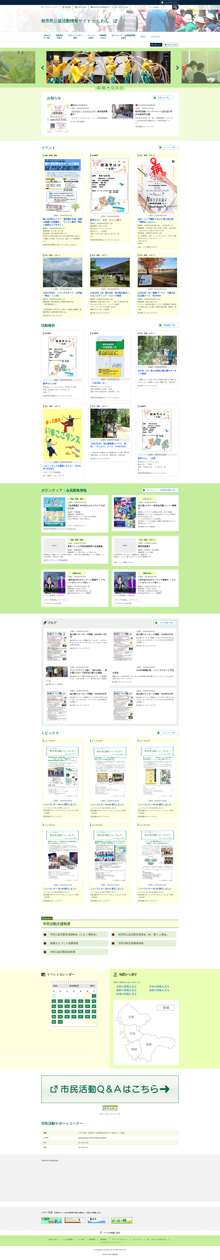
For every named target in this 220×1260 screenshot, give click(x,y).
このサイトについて (51, 7)
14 (87, 1006)
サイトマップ (137, 1239)
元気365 (115, 1254)
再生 (99, 87)
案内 (75, 36)
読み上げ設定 (172, 45)
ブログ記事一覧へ (166, 623)
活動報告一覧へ (170, 325)
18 (67, 1011)
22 (94, 1011)
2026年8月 (74, 986)
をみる (103, 36)
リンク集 (81, 1239)
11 (67, 1006)
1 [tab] (108, 87)
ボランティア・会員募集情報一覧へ (161, 490)
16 (54, 1011)
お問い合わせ (82, 7)
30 (54, 1022)
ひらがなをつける (170, 2)
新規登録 (68, 7)
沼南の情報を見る (159, 990)
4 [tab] (121, 87)
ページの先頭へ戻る (111, 1233)
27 (81, 1017)
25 (67, 1017)
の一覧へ (47, 36)
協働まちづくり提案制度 (64, 943)
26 (74, 1017)
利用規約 (92, 1239)
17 (60, 1011)
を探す (59, 36)
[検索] (175, 7)
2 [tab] (113, 87)
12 (74, 1006)
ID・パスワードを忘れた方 (156, 1239)
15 (94, 1006)
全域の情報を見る (126, 994)
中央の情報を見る (159, 986)
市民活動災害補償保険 (130, 943)
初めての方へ (53, 1239)
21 (87, 1011)
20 (81, 1011)
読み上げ (157, 45)
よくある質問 (68, 1239)
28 (87, 1017)
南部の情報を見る (126, 990)
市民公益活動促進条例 (62, 951)
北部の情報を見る (126, 986)
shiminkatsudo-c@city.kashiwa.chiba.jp (92, 1138)
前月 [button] (56, 986)
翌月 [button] (92, 986)
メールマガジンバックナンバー (110, 1242)
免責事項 (103, 1239)
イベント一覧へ (170, 147)
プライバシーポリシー (120, 1239)
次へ (177, 68)
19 (74, 1011)
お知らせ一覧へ (164, 98)
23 (54, 1017)
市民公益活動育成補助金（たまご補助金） (74, 934)
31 (60, 1022)
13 (81, 1006)
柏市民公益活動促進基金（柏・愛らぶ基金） (143, 934)
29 (94, 1017)
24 (60, 1017)
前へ (42, 68)
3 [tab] (117, 87)
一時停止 (103, 87)
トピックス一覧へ (169, 733)
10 (60, 1006)
